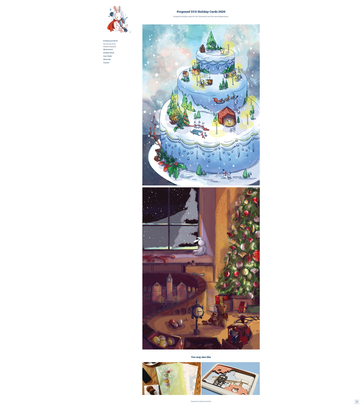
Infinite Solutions (109, 47)
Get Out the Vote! (109, 44)
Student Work (108, 53)
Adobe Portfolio (205, 401)
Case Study (107, 56)
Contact (106, 63)
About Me (107, 59)
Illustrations (108, 49)
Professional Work (110, 41)
